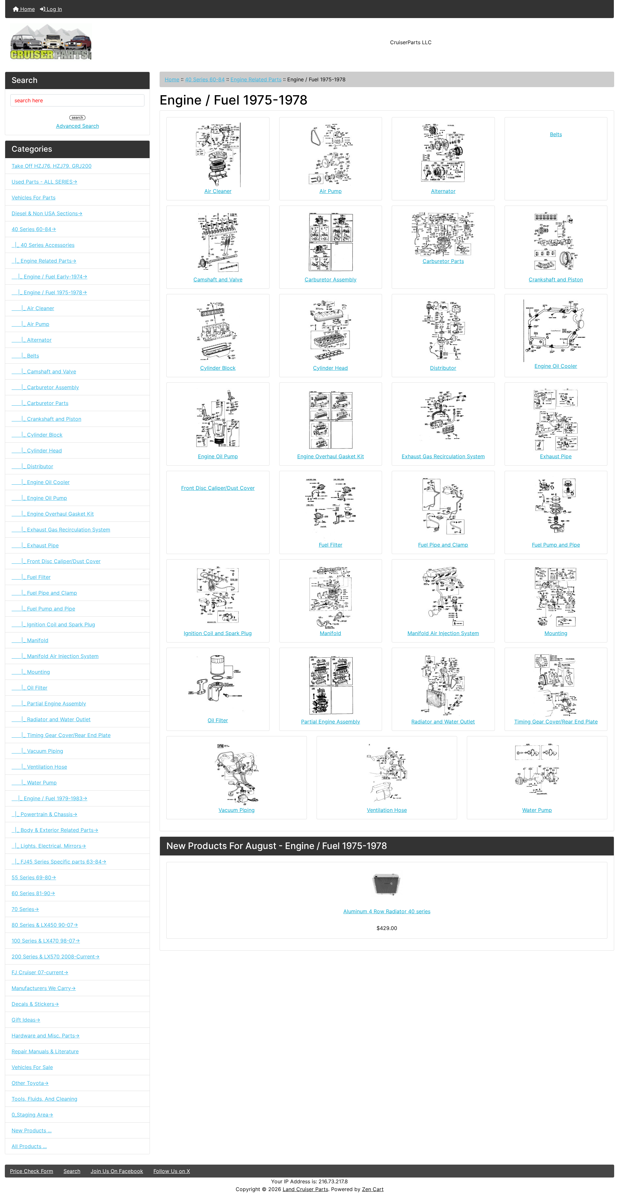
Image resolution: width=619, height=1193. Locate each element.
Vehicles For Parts (33, 197)
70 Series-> (25, 909)
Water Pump (537, 810)
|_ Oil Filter (29, 687)
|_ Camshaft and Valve (44, 371)
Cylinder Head (330, 368)
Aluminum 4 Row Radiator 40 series (386, 911)
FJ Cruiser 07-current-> (40, 972)
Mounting (556, 633)
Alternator (443, 191)
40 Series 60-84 (205, 79)
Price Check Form (31, 1171)
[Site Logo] (106, 42)
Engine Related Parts (256, 79)
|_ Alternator (32, 340)
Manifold (330, 633)
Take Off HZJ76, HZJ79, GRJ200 (52, 166)
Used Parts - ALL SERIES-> (44, 181)
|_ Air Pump (30, 324)
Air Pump (330, 191)
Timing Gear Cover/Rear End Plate (556, 721)
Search (72, 1171)
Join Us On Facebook (117, 1171)
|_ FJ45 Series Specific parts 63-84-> (59, 861)
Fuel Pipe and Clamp (443, 544)
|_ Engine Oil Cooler (41, 482)
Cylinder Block (218, 368)
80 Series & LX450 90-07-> (45, 925)
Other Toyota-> (30, 1083)
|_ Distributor (32, 466)
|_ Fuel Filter (31, 577)
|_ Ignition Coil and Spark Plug (53, 624)
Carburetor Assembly (331, 279)
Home (27, 9)
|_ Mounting (31, 672)
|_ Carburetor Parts (40, 403)
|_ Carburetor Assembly (45, 387)
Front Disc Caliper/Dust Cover (218, 488)
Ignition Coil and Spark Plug (218, 633)
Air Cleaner (217, 191)
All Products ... (29, 1146)
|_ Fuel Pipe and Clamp (44, 593)
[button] (607, 1161)
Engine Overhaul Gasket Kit (330, 456)
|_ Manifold (30, 640)
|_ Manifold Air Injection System (55, 656)
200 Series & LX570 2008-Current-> (56, 956)
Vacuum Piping (237, 810)
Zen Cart (373, 1189)
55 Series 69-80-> (34, 877)
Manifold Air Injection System (443, 633)
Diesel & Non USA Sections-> (47, 213)
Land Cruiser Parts (305, 1189)
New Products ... (32, 1130)
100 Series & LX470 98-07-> (46, 940)
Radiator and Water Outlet (443, 721)
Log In (53, 9)
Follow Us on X (171, 1171)
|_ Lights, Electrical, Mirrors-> (49, 846)
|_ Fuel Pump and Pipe (43, 608)
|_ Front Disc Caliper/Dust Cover (56, 561)
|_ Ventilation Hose (39, 766)
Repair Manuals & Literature (45, 1051)
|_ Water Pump (34, 782)
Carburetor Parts (443, 261)
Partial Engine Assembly (330, 721)
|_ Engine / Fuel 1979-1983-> (49, 798)
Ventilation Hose (387, 810)
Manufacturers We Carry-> (44, 988)
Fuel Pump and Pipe (556, 544)
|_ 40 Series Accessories (43, 245)
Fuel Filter (330, 544)
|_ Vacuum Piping (37, 751)
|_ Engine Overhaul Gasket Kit (53, 514)
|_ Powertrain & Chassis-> (44, 814)
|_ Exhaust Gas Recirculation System (61, 529)
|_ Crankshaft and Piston (46, 419)
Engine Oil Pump (218, 456)
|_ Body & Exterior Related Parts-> (55, 830)
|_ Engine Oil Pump (39, 498)
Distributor (443, 368)
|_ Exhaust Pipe (35, 545)
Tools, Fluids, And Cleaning (44, 1099)
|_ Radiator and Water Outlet (51, 719)
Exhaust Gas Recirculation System (443, 456)
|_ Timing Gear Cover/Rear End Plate (61, 735)
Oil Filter (218, 720)
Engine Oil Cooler (556, 366)
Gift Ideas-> (26, 1019)
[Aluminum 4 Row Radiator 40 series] (387, 883)
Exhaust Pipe (556, 456)
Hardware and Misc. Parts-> (46, 1035)
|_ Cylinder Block (37, 434)
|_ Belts (25, 355)
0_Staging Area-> (32, 1114)
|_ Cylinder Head (37, 450)
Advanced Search (77, 126)
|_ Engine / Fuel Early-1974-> (49, 276)
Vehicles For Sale (32, 1067)
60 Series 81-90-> (33, 893)
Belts (556, 134)
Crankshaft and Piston (556, 279)
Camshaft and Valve (217, 279)
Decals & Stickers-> (35, 1004)
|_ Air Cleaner (33, 308)
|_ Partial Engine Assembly (49, 703)
